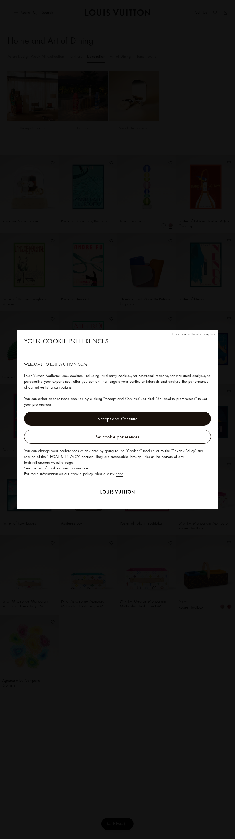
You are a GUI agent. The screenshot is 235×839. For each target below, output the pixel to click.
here (119, 473)
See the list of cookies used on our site (56, 468)
